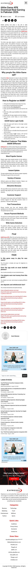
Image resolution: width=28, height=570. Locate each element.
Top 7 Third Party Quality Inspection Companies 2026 (14, 432)
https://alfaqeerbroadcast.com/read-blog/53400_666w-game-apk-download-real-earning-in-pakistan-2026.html (13, 292)
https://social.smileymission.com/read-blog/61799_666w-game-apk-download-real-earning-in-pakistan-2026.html (13, 316)
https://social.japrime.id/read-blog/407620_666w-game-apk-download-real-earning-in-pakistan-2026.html (13, 322)
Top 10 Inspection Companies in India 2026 (11, 428)
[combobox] (11, 375)
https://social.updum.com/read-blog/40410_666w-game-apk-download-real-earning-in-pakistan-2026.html (13, 304)
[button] (25, 2)
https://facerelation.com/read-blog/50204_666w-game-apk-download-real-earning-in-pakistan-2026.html (13, 310)
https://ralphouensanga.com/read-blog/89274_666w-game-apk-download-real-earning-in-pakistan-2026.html (14, 298)
